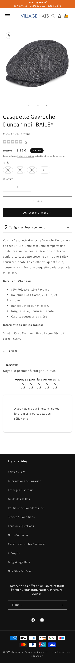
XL (46, 171)
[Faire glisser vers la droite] (46, 105)
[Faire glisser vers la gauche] (28, 105)
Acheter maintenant (37, 212)
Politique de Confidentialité (26, 508)
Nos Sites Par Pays (19, 571)
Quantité (8, 179)
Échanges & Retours (21, 490)
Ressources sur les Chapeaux (26, 544)
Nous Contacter (18, 535)
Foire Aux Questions (21, 526)
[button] (7, 15)
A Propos (14, 553)
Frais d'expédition (25, 156)
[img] (12, 142)
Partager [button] (13, 350)
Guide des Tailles (19, 499)
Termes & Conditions (21, 517)
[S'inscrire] (62, 605)
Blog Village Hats (19, 562)
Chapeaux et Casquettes (24, 652)
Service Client (16, 472)
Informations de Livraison (24, 481)
